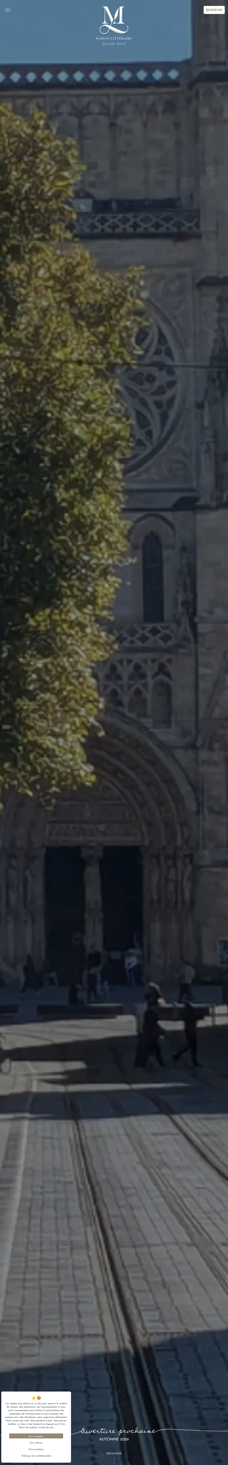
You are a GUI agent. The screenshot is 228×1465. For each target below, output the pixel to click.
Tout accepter (36, 1436)
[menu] (8, 10)
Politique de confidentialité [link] (36, 1455)
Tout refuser (36, 1442)
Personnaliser (36, 1449)
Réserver (214, 10)
